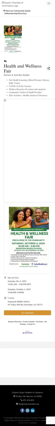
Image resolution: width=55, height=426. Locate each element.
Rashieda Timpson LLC (12, 350)
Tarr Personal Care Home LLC (15, 354)
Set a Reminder (27, 312)
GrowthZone (35, 420)
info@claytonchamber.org (28, 404)
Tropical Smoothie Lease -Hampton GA (19, 366)
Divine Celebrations (11, 358)
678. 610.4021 (28, 400)
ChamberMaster (24, 423)
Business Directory (15, 321)
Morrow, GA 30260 (29, 396)
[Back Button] (5, 61)
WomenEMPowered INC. (13, 362)
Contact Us (31, 324)
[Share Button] (48, 68)
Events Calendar (29, 321)
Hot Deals (39, 321)
